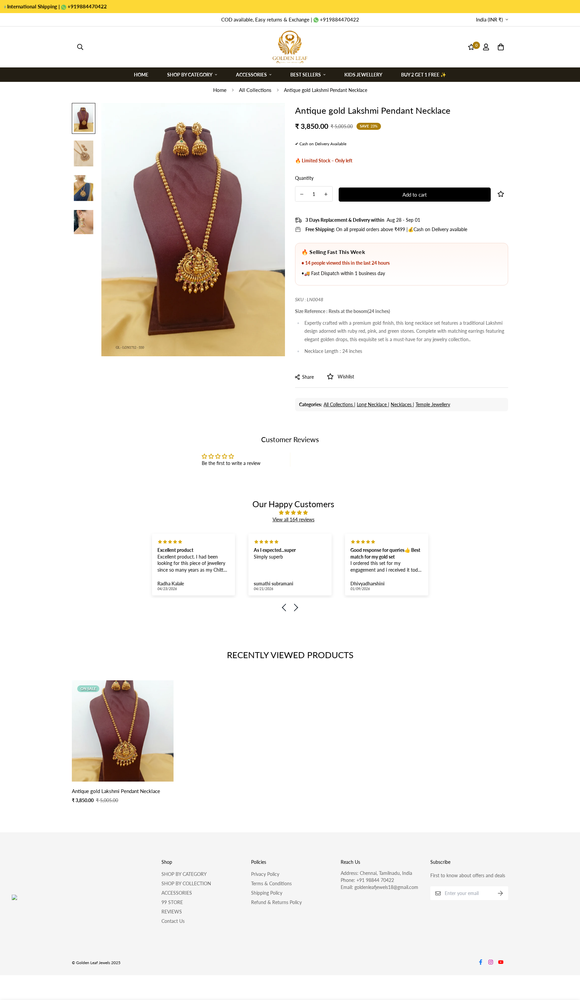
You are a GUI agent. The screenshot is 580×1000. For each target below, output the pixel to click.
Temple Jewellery (433, 404)
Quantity (304, 178)
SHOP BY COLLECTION (186, 883)
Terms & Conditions (271, 883)
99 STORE (172, 902)
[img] (293, 512)
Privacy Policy (265, 874)
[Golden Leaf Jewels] (290, 47)
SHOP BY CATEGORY (184, 874)
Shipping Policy (266, 893)
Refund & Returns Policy (276, 902)
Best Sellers (305, 74)
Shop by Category (189, 74)
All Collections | (339, 404)
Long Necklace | (373, 404)
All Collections (255, 90)
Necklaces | (402, 404)
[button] (286, 607)
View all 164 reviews (294, 519)
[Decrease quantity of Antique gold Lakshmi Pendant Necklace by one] (301, 194)
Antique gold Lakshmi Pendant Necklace (116, 791)
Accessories (251, 74)
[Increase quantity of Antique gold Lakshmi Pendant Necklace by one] (326, 194)
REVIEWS (171, 911)
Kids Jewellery (363, 74)
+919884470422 (53, 6)
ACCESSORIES (176, 893)
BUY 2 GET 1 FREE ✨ (423, 74)
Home (141, 74)
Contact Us (173, 921)
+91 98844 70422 (375, 880)
